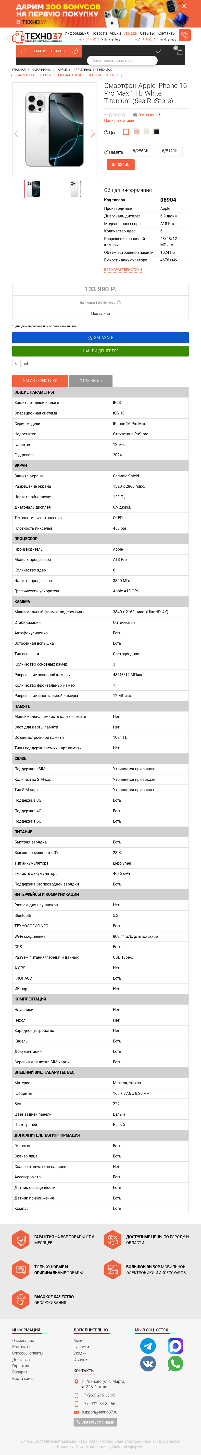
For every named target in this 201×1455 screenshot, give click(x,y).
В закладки (16, 363)
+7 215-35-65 (155, 40)
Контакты (21, 1347)
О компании (23, 1340)
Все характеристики (123, 269)
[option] (55, 130)
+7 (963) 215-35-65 (98, 1395)
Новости (81, 1347)
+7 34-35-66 (99, 40)
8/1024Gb (120, 164)
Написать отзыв (119, 120)
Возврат (19, 1372)
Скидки (80, 1353)
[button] (76, 33)
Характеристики (40, 380)
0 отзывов (148, 115)
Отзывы (81, 1359)
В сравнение (26, 363)
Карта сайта (23, 1378)
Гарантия (20, 1366)
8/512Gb (169, 151)
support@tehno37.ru (99, 1412)
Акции (79, 1340)
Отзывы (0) (91, 380)
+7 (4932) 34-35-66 (98, 1403)
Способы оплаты (27, 1353)
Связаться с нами (97, 1422)
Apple (165, 208)
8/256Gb (140, 151)
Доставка (21, 1359)
